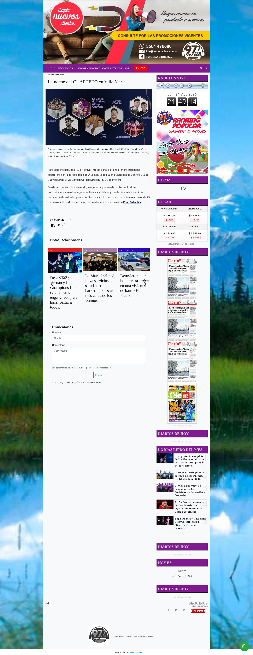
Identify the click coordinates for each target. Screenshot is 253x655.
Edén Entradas (132, 202)
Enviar (98, 375)
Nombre (56, 332)
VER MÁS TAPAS (182, 425)
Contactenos (112, 68)
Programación (89, 68)
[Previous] (52, 284)
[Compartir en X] (59, 226)
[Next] (145, 284)
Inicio (51, 68)
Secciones (66, 68)
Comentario (58, 345)
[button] (201, 68)
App (127, 68)
